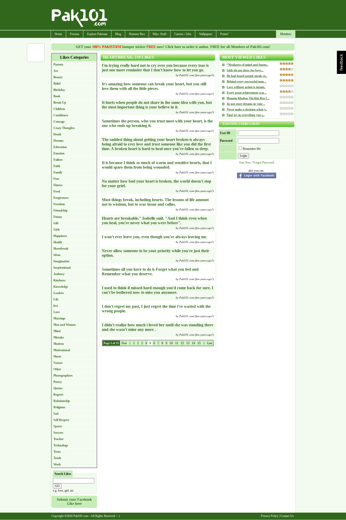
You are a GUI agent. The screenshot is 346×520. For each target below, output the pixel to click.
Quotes (58, 388)
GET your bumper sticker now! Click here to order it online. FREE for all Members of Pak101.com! (173, 47)
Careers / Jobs (182, 34)
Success (58, 432)
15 (199, 343)
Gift (56, 223)
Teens (57, 451)
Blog (118, 34)
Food (56, 191)
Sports (57, 426)
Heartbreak (60, 248)
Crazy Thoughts (64, 128)
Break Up (59, 102)
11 (176, 343)
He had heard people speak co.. (247, 76)
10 (171, 343)
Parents (58, 64)
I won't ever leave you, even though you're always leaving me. (154, 237)
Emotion (59, 153)
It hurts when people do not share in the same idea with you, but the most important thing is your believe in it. (157, 104)
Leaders (58, 293)
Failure (58, 159)
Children (59, 109)
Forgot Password (263, 162)
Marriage (59, 318)
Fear (56, 179)
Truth (57, 458)
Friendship (60, 210)
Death (57, 134)
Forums (74, 34)
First (124, 343)
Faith (56, 166)
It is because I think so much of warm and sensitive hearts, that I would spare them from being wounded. (157, 164)
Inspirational (61, 267)
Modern (58, 344)
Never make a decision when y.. (247, 109)
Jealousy (59, 274)
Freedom (59, 204)
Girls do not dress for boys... (245, 70)
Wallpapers (205, 34)
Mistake (58, 337)
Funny (57, 217)
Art (55, 71)
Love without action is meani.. (246, 87)
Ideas (57, 255)
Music (57, 356)
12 (182, 343)
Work (57, 464)
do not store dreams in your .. (246, 104)
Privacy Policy (269, 516)
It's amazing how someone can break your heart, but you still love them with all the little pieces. (154, 86)
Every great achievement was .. (246, 92)
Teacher (58, 439)
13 (187, 343)
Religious (59, 407)
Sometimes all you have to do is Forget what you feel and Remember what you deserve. (150, 271)
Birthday (59, 90)
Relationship (61, 401)
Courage (59, 121)
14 (193, 343)
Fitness (58, 185)
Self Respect (61, 420)
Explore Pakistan (97, 34)
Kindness (59, 280)
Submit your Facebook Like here (74, 502)
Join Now (245, 162)
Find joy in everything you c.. (245, 115)
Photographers (63, 375)
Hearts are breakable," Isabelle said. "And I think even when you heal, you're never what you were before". (154, 220)
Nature (58, 363)
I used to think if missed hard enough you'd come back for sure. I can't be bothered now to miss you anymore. (157, 290)
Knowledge (60, 286)
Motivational (61, 350)
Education (60, 147)
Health (57, 242)
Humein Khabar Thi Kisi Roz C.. (248, 98)
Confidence (60, 115)
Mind (57, 331)
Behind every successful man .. (246, 81)
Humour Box (137, 34)
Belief (57, 83)
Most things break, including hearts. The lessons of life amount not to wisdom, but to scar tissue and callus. (155, 202)
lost (55, 305)
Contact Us (287, 516)
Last (209, 343)
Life (56, 299)
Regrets (58, 394)
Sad (56, 413)
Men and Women (64, 325)
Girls (56, 229)
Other (57, 369)
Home (58, 34)
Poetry (57, 382)
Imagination (61, 261)
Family (57, 172)
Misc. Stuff (159, 34)
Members (286, 34)
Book (56, 96)
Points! (224, 34)
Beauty (58, 77)
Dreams (58, 140)
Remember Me (252, 149)
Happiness (60, 236)
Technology (60, 445)
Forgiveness (61, 198)
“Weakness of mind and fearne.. (247, 65)
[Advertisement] (201, 15)
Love (56, 312)
